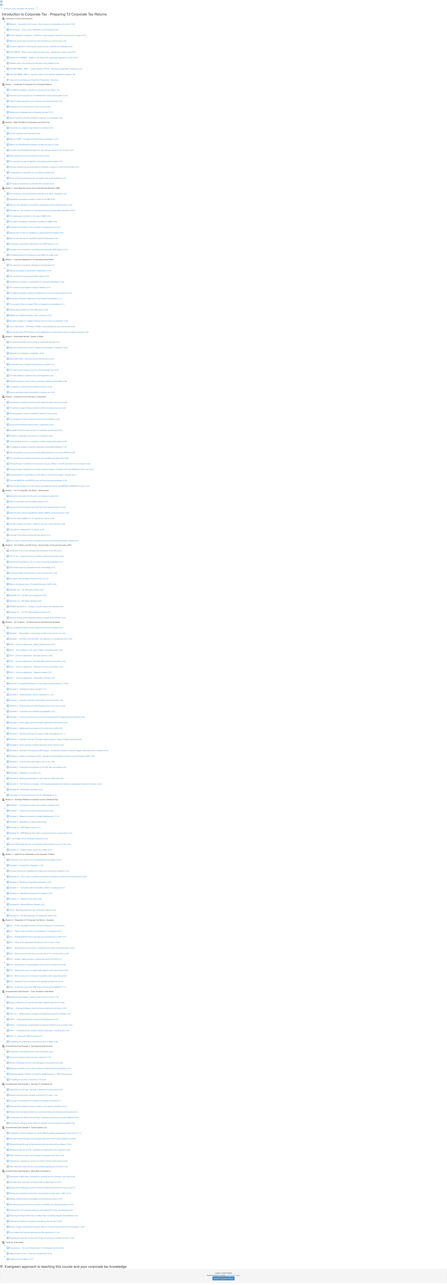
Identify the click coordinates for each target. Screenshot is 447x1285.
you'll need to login (233, 1275)
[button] (1, 2)
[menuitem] (1, 5)
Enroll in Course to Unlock (223, 1278)
